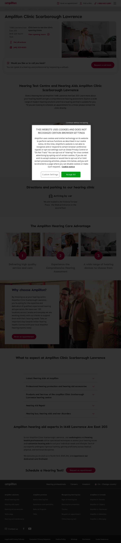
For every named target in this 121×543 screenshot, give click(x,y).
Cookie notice (68, 166)
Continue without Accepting (77, 122)
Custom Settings (50, 174)
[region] (61, 152)
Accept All (71, 174)
